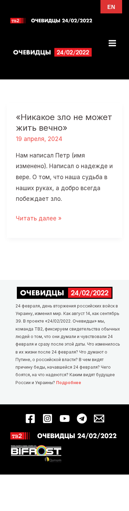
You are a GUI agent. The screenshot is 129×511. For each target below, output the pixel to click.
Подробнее (68, 382)
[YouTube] (64, 418)
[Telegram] (82, 418)
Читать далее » (39, 219)
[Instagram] (47, 418)
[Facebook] (30, 418)
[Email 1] (99, 418)
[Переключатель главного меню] (112, 43)
